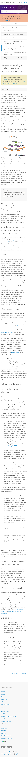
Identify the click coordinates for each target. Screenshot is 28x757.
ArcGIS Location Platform (8, 716)
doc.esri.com (6, 20)
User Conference (6, 736)
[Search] (19, 2)
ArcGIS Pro (4, 713)
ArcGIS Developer (6, 719)
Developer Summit (6, 738)
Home (3, 691)
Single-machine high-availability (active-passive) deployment (15, 47)
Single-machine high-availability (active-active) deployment (15, 53)
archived (4, 79)
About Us (4, 728)
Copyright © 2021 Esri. (7, 751)
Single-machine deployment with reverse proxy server (13, 42)
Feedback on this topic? (19, 673)
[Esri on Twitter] (2, 747)
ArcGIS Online (5, 711)
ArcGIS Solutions (6, 721)
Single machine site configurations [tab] (13, 34)
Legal (16, 754)
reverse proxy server (7, 332)
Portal (3, 694)
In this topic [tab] (5, 89)
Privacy (3, 754)
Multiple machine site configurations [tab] (14, 58)
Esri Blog (3, 733)
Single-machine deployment (11, 37)
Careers (3, 730)
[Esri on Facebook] (5, 747)
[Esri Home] (4, 741)
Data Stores (4, 699)
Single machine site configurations (12, 28)
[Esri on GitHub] (8, 747)
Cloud (3, 702)
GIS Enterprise (9, 2)
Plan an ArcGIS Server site (16, 24)
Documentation (5, 704)
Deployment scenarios (9, 26)
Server (3, 696)
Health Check (15, 352)
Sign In (25, 2)
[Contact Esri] (10, 747)
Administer (4, 24)
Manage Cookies (10, 754)
